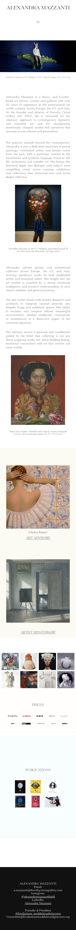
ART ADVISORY (38, 537)
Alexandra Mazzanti (38, 903)
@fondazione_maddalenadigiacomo (38, 913)
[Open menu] (38, 22)
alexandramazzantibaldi (39, 896)
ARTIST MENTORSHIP (38, 632)
